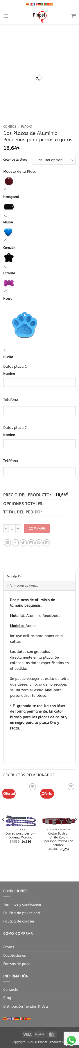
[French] (36, 3)
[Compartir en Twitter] (23, 542)
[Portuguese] (47, 3)
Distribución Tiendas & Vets (25, 1006)
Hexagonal (11, 197)
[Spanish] (51, 3)
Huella (8, 357)
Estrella (9, 273)
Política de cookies (18, 921)
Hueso (7, 299)
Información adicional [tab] (22, 585)
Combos (9, 127)
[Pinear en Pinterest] (39, 542)
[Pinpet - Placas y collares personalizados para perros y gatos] (40, 16)
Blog (7, 998)
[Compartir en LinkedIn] (46, 542)
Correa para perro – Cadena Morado (20, 835)
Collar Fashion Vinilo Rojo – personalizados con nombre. (58, 839)
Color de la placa (15, 159)
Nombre (9, 374)
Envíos (8, 947)
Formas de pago (17, 964)
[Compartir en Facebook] (15, 542)
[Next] (69, 68)
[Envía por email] (31, 542)
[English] (32, 3)
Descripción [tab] (15, 576)
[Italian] (43, 3)
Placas (26, 127)
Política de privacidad (21, 913)
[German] (39, 3)
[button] (6, 16)
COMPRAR (37, 528)
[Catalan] (28, 3)
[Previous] (10, 68)
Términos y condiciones (22, 904)
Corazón (9, 248)
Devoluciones (14, 955)
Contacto (10, 989)
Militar (8, 222)
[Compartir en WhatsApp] (7, 542)
